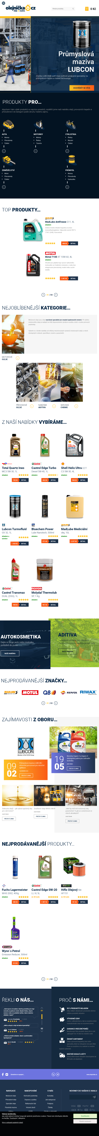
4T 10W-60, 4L (58, 256)
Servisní (65, 406)
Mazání (70, 140)
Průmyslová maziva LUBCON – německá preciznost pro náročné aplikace (31, 765)
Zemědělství (8, 170)
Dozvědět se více (81, 88)
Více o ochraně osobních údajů (12, 1122)
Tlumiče (39, 143)
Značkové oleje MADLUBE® (44, 808)
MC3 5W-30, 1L (13, 469)
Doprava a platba (30, 1100)
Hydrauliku (71, 179)
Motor (6, 173)
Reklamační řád (30, 1103)
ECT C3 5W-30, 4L (74, 469)
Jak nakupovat (50, 1100)
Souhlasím (85, 1116)
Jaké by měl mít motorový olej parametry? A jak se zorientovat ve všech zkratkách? (79, 810)
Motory (6, 137)
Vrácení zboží (30, 1107)
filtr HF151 (71, 891)
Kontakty (50, 1096)
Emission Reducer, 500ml (14, 952)
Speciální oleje (11, 1103)
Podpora (50, 1103)
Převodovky (8, 140)
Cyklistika (70, 134)
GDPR (31, 1111)
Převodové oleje (11, 1100)
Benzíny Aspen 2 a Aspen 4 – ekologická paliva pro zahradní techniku (78, 758)
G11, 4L (59, 221)
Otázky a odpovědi (50, 1111)
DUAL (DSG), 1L (13, 594)
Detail (73, 243)
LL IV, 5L (44, 891)
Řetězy (38, 140)
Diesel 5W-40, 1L (44, 469)
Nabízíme (42, 406)
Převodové (21, 406)
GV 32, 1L (14, 530)
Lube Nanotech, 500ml (43, 530)
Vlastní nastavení (85, 1121)
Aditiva (11, 1111)
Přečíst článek (26, 775)
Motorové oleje (11, 1096)
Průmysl (69, 170)
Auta (4, 134)
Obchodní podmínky (30, 1096)
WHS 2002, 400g (15, 891)
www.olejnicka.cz (92, 1074)
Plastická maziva (11, 1107)
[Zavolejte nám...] (53, 1074)
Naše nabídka (10, 653)
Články (50, 1107)
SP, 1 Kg (44, 594)
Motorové (7, 358)
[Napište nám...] (57, 1074)
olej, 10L (74, 530)
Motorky (38, 134)
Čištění (6, 143)
